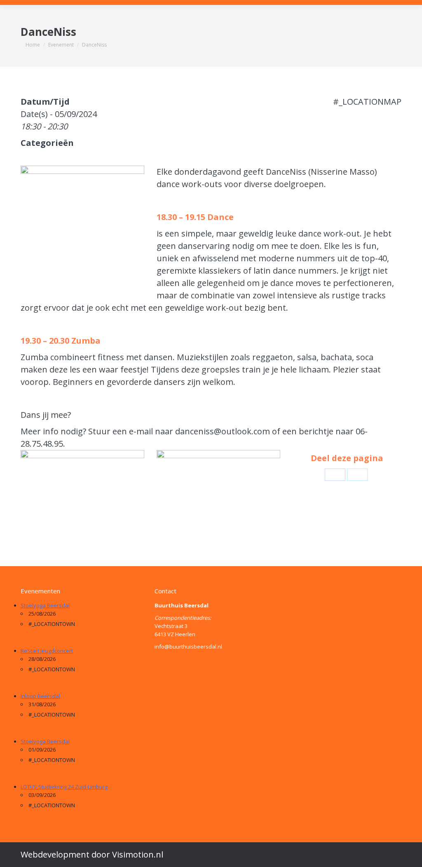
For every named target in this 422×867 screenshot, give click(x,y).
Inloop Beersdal (40, 696)
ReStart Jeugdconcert (47, 650)
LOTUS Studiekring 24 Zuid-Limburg (64, 786)
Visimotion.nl (137, 854)
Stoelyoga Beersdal (45, 605)
